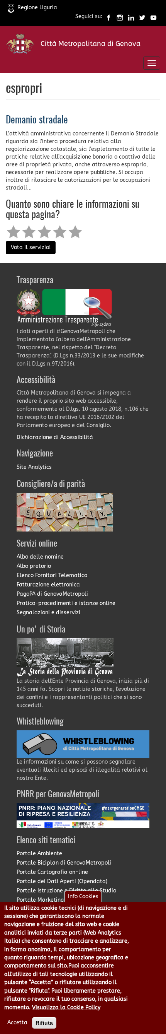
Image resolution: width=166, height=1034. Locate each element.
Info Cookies (83, 896)
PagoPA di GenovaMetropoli (52, 594)
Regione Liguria (37, 7)
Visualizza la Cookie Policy (66, 1007)
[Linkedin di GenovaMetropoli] (131, 17)
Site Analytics (34, 467)
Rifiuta (44, 1023)
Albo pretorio (34, 566)
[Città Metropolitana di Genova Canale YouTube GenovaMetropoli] (153, 17)
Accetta (17, 1022)
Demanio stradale (37, 120)
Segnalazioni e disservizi (48, 612)
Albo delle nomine (40, 557)
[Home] (20, 45)
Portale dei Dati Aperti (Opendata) (62, 881)
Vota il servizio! (31, 247)
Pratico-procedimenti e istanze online (66, 603)
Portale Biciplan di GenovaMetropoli (64, 863)
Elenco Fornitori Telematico (52, 575)
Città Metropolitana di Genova (91, 43)
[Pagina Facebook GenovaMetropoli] (108, 17)
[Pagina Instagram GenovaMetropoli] (120, 17)
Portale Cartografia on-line (52, 872)
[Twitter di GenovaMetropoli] (142, 17)
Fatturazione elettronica (48, 584)
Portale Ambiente (39, 853)
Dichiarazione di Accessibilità (55, 437)
